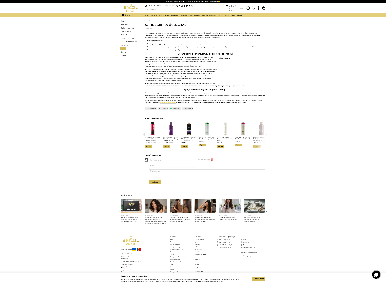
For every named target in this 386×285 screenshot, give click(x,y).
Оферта (239, 15)
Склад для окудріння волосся (179, 247)
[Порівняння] (248, 8)
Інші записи (126, 195)
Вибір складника (164, 15)
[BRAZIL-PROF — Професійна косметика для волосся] (131, 240)
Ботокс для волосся (176, 244)
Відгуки (233, 15)
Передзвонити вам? (168, 6)
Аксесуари (173, 267)
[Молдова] (139, 249)
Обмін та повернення (209, 15)
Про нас (146, 15)
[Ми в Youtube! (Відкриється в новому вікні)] (179, 6)
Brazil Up (184, 15)
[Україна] (134, 249)
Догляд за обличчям (176, 272)
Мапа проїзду (247, 256)
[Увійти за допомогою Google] (212, 160)
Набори (172, 254)
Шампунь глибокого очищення (179, 257)
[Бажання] (253, 8)
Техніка (172, 264)
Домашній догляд (175, 259)
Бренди (172, 269)
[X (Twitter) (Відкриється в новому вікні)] (191, 6)
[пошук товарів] (220, 9)
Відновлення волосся (176, 249)
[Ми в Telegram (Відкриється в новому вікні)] (187, 6)
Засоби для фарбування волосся (180, 262)
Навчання (154, 15)
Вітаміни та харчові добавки (178, 252)
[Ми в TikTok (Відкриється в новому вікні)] (189, 6)
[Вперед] (266, 134)
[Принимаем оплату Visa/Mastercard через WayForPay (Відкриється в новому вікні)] (126, 267)
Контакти (220, 15)
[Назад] (144, 134)
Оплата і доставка (194, 15)
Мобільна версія (127, 271)
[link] (151, 108)
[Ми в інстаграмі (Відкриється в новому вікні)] (182, 6)
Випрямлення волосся (177, 242)
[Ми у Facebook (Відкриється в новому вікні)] (177, 6)
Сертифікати (175, 15)
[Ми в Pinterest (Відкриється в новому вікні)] (184, 6)
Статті (227, 15)
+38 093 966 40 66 (154, 6)
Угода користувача (217, 281)
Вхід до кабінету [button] (200, 239)
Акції (171, 239)
